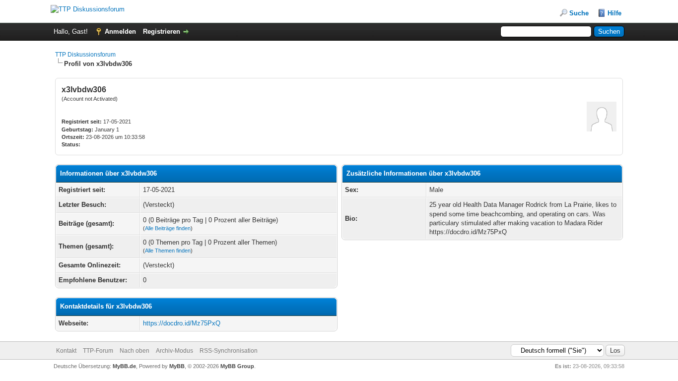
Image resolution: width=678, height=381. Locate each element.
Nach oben (134, 350)
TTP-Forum (98, 350)
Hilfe (614, 13)
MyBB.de (124, 366)
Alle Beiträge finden (168, 228)
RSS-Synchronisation (229, 350)
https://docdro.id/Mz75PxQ (181, 323)
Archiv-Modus (174, 350)
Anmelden (120, 31)
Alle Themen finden (168, 251)
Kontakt (66, 350)
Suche (579, 13)
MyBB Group (237, 366)
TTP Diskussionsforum (85, 54)
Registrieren (161, 31)
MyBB (177, 366)
